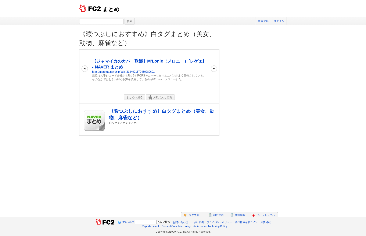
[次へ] (214, 70)
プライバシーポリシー (219, 222)
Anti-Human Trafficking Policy (210, 226)
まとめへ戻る (134, 97)
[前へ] (85, 70)
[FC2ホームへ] (105, 222)
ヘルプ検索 (163, 222)
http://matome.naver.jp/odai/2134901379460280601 (123, 71)
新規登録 (263, 21)
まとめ (111, 9)
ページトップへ (266, 215)
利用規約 (218, 215)
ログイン (278, 21)
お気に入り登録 (162, 97)
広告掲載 (266, 222)
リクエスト (195, 215)
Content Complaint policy (176, 226)
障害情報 (240, 215)
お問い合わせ (180, 222)
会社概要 (199, 222)
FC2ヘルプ (128, 222)
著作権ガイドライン (246, 222)
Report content (150, 226)
